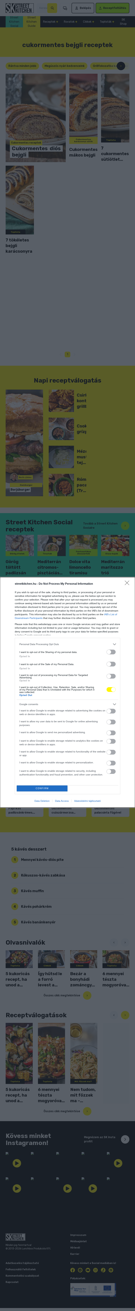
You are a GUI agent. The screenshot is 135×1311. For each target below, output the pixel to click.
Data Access (62, 800)
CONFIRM (42, 788)
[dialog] (67, 692)
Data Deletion (42, 800)
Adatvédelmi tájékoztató (87, 800)
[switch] (111, 652)
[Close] (128, 584)
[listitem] (67, 644)
